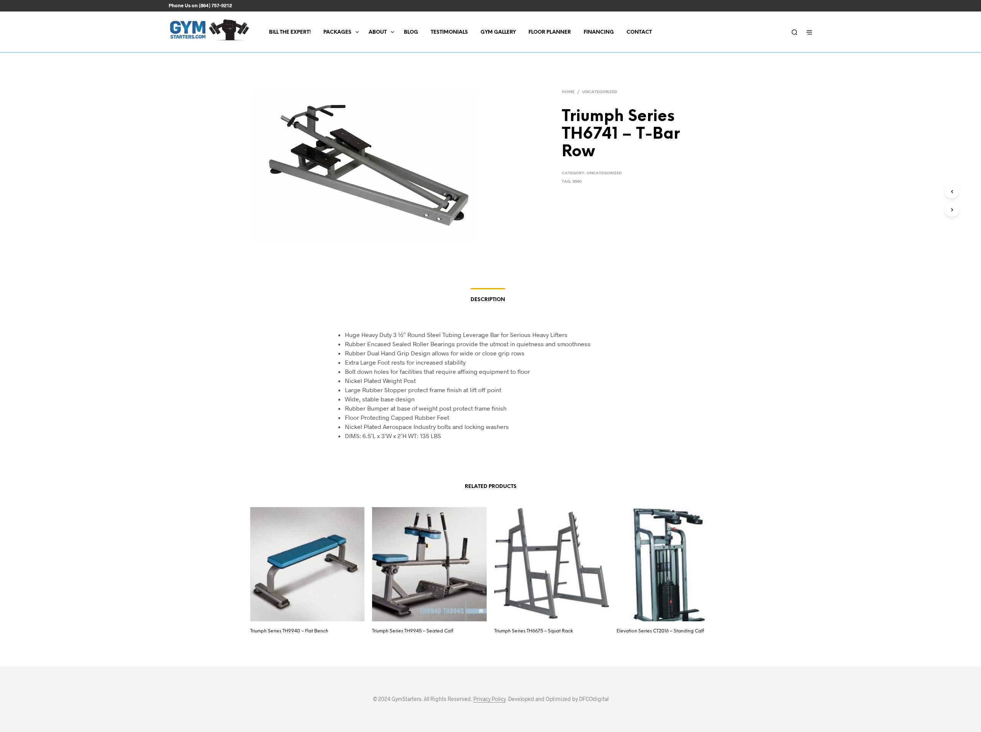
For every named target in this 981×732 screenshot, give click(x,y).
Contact (639, 32)
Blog (411, 32)
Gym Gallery (498, 32)
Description (488, 299)
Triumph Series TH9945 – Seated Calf (412, 631)
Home (568, 92)
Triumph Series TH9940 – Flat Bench (289, 631)
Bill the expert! (290, 32)
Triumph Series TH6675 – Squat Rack (533, 631)
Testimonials (449, 32)
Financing (599, 32)
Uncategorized (599, 92)
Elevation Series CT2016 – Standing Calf (660, 631)
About (378, 32)
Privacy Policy (489, 699)
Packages (337, 32)
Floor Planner (549, 32)
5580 (577, 182)
